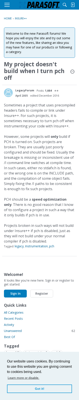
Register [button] (41, 293)
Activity (9, 325)
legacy (19, 246)
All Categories (13, 312)
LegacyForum (24, 90)
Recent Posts (13, 318)
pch (51, 246)
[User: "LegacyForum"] (8, 92)
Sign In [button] (15, 293)
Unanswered (39, 331)
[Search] (65, 5)
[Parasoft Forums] (39, 5)
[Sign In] (73, 5)
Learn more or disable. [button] (23, 377)
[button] (72, 72)
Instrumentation (36, 246)
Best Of (9, 337)
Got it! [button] (39, 388)
